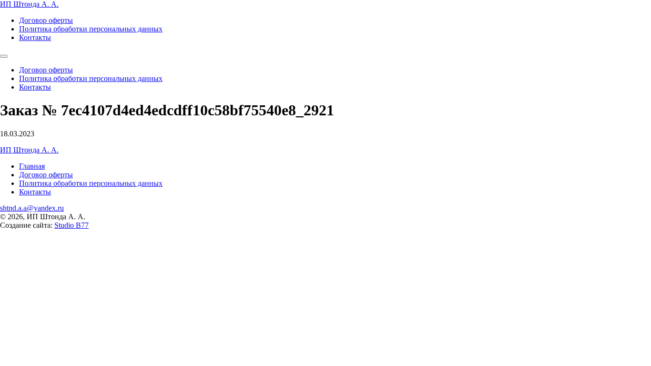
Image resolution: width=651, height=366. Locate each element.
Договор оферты (46, 20)
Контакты (35, 37)
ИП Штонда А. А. (29, 4)
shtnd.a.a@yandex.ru (32, 208)
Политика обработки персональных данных (91, 29)
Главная (32, 166)
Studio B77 (71, 225)
